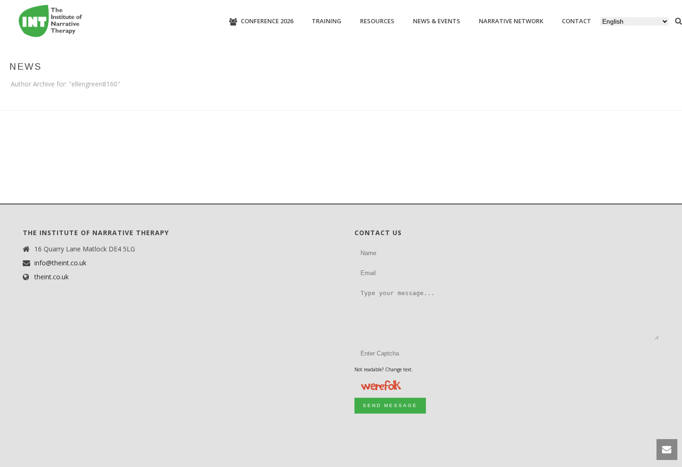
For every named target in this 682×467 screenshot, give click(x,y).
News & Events (436, 21)
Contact (576, 21)
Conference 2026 (267, 21)
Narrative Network (511, 21)
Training (326, 21)
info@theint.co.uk (60, 263)
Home (654, 101)
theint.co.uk (51, 277)
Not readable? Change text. (383, 369)
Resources (377, 21)
